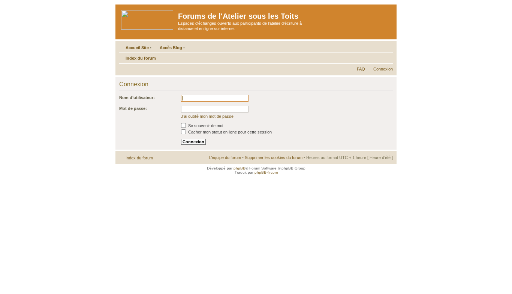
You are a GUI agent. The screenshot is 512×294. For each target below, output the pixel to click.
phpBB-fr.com (266, 172)
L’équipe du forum (225, 157)
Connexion (383, 69)
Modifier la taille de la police (387, 56)
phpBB (240, 168)
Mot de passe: (133, 108)
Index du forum (141, 58)
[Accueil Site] (147, 18)
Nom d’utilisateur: (137, 97)
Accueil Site (137, 47)
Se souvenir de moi (205, 125)
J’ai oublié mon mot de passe (207, 116)
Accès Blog (171, 47)
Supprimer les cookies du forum (273, 157)
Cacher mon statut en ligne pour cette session (229, 132)
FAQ (361, 69)
